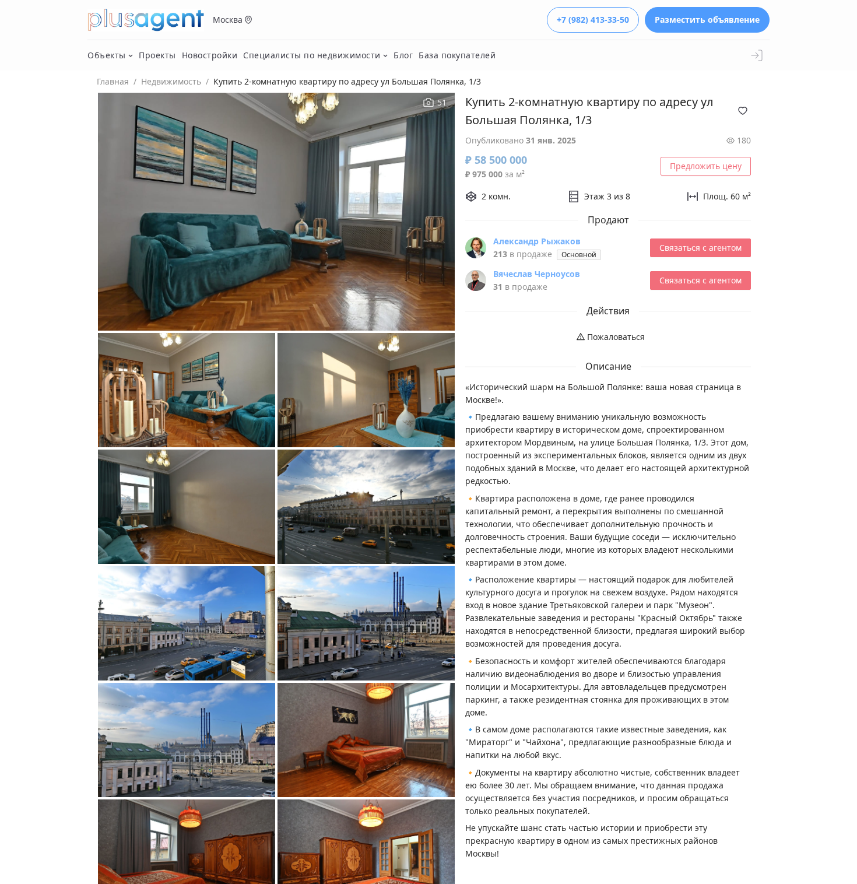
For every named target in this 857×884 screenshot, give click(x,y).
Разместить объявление (707, 19)
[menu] (608, 337)
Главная (113, 81)
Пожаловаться (615, 336)
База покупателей (457, 55)
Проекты (157, 55)
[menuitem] (608, 337)
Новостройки (210, 55)
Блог (403, 55)
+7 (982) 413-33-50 (593, 19)
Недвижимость (171, 81)
